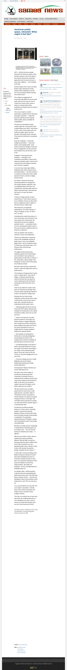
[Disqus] (26, 576)
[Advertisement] (8, 53)
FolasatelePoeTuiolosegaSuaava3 (51, 101)
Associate (45, 92)
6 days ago (56, 112)
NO (6, 103)
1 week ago (45, 126)
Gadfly (44, 84)
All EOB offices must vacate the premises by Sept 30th (50, 95)
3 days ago (54, 89)
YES (6, 101)
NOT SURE (8, 105)
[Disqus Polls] (27, 534)
